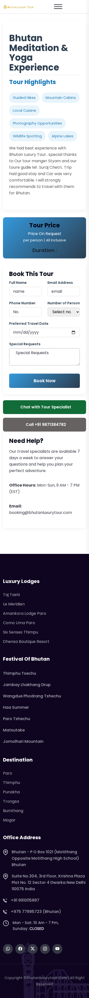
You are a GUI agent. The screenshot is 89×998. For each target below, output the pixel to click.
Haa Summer (16, 707)
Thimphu (11, 782)
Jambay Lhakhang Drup (27, 685)
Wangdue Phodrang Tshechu (32, 696)
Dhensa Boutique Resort (26, 641)
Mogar (9, 820)
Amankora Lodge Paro (24, 613)
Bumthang (13, 811)
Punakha (11, 792)
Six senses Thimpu (20, 632)
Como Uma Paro (19, 623)
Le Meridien (14, 604)
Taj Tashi (11, 595)
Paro (7, 773)
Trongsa (11, 801)
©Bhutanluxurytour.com (45, 977)
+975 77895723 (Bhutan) (36, 911)
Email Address (60, 282)
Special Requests (25, 344)
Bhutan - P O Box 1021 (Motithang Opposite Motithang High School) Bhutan (45, 858)
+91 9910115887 (25, 900)
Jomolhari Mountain (23, 741)
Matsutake (14, 730)
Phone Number (22, 303)
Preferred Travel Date (28, 323)
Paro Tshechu (16, 719)
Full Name (18, 282)
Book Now (45, 381)
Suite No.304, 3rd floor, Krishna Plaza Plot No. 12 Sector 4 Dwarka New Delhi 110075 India (49, 882)
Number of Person (63, 303)
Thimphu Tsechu (19, 673)
